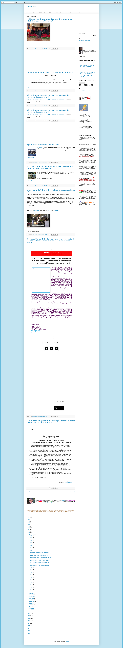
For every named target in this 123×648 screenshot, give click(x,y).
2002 (29, 632)
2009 (29, 620)
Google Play (56, 210)
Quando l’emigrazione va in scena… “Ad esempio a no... (41, 553)
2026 (29, 517)
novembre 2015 (32, 593)
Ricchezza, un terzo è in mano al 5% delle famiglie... (40, 560)
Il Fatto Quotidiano (41, 171)
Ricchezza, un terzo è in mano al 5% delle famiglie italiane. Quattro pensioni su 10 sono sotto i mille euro (50, 167)
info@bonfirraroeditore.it (36, 331)
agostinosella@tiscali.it (62, 401)
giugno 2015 (31, 601)
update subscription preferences (66, 402)
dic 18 (31, 549)
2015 (29, 532)
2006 (29, 625)
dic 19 (31, 547)
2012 (29, 615)
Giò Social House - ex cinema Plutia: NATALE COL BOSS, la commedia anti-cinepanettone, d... (48, 96)
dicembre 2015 (32, 534)
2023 (29, 521)
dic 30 (31, 537)
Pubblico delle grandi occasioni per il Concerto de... (40, 552)
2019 (29, 526)
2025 (29, 519)
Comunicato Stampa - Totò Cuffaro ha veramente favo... (40, 563)
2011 (29, 617)
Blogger (67, 641)
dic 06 (31, 584)
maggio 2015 (31, 603)
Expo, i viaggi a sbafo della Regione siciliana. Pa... (39, 562)
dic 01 (31, 591)
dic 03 (31, 589)
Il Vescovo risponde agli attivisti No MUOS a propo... (40, 565)
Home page (28, 12)
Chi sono (35, 12)
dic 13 (31, 572)
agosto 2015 (31, 598)
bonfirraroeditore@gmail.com (37, 332)
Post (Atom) (32, 493)
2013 (29, 613)
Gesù (80, 145)
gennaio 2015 (32, 609)
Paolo (67, 12)
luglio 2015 (31, 599)
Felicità (40, 12)
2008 (29, 622)
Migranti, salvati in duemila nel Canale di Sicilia (43, 145)
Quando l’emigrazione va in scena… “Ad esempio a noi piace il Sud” (50, 73)
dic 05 (31, 586)
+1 (59, 342)
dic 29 (31, 539)
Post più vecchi (72, 491)
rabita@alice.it (68, 482)
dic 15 (31, 569)
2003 (29, 630)
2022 (29, 522)
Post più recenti (30, 491)
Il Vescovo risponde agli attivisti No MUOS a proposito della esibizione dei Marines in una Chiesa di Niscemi (51, 421)
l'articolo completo (33, 207)
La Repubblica (40, 147)
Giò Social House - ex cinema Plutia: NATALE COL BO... (40, 555)
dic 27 (31, 540)
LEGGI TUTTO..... (30, 87)
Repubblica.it (36, 210)
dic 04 (31, 587)
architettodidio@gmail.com (84, 40)
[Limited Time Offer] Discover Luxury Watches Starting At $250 (88, 69)
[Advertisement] (51, 61)
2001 (29, 633)
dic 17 (31, 550)
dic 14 (31, 571)
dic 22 (31, 544)
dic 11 (31, 576)
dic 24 (31, 542)
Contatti (78, 12)
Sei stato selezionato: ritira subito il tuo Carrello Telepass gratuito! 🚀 (87, 73)
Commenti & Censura (49, 12)
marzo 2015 (31, 606)
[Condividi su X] (54, 49)
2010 (29, 618)
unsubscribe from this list (56, 402)
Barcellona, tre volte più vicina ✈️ (87, 62)
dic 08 (31, 581)
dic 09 (31, 579)
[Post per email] (49, 48)
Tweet (53, 342)
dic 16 (31, 567)
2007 (29, 623)
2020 (29, 524)
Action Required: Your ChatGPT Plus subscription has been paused (87, 66)
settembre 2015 (32, 596)
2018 (29, 527)
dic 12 (31, 574)
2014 (29, 612)
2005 (29, 627)
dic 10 (31, 577)
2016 (29, 531)
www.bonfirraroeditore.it (36, 330)
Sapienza (72, 12)
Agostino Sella (31, 6)
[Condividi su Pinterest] (57, 49)
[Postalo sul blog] (53, 49)
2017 (29, 529)
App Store (50, 210)
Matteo (62, 12)
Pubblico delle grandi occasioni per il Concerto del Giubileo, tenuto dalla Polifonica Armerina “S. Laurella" (49, 20)
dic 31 (31, 535)
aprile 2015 (31, 604)
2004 (29, 628)
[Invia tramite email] (52, 49)
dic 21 (31, 545)
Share (46, 342)
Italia (57, 12)
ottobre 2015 (31, 594)
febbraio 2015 (32, 608)
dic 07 (31, 582)
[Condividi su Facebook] (56, 49)
